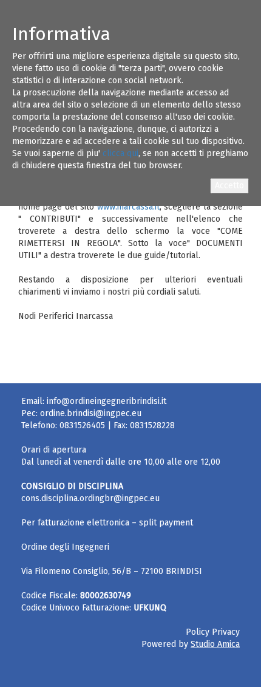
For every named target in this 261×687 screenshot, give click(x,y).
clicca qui (120, 153)
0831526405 (82, 425)
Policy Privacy (213, 632)
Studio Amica (215, 644)
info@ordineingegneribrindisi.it (106, 401)
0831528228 (152, 425)
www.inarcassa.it (128, 207)
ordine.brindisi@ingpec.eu (90, 413)
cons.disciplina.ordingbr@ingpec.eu (90, 498)
